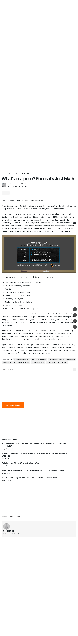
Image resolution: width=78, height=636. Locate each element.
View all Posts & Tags (11, 517)
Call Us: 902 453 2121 (65, 38)
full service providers (39, 359)
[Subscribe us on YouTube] (75, 327)
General (5, 173)
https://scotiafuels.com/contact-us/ (27, 350)
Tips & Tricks (14, 173)
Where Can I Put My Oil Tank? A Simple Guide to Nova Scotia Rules (29, 478)
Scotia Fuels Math (38, 362)
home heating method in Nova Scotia (62, 359)
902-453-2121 (69, 350)
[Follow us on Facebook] (75, 309)
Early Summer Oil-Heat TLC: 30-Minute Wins (20, 463)
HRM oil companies (9, 362)
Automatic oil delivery (21, 359)
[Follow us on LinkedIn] (75, 321)
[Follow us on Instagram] (75, 315)
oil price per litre (23, 362)
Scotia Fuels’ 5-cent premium (57, 362)
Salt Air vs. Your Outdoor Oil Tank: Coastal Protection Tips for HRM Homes (33, 470)
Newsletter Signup (13, 405)
